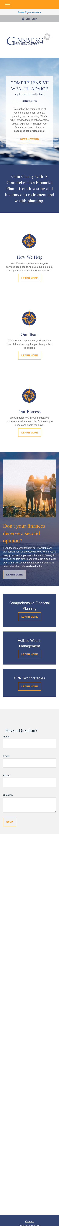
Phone (6, 775)
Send (9, 822)
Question (8, 795)
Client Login (31, 18)
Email (6, 756)
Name (6, 736)
